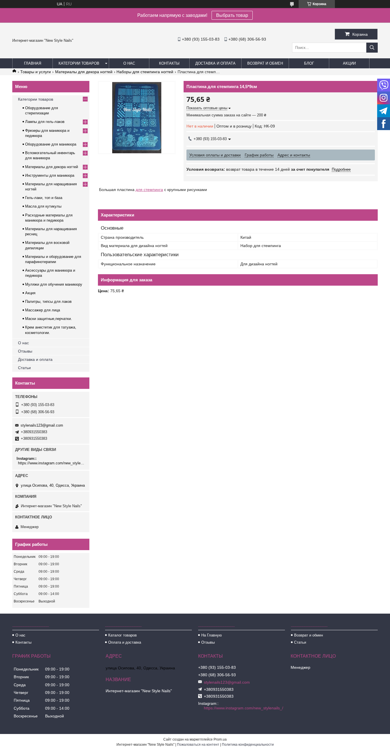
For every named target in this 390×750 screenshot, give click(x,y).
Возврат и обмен (265, 63)
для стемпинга (149, 189)
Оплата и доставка (124, 642)
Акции (349, 63)
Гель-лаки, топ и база (43, 198)
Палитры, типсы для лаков (48, 301)
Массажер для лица (42, 310)
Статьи (24, 367)
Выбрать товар (232, 15)
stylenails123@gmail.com (42, 425)
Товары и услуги (35, 71)
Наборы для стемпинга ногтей (144, 71)
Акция (30, 293)
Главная (32, 63)
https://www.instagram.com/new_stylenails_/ (51, 463)
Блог (309, 63)
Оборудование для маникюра (50, 144)
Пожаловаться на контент (198, 745)
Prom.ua (220, 739)
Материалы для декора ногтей (83, 71)
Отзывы (25, 351)
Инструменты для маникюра (49, 175)
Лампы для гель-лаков (45, 122)
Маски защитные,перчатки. (48, 319)
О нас (129, 63)
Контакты (169, 63)
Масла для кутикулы (43, 206)
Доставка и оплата (215, 63)
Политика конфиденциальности (248, 745)
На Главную (211, 635)
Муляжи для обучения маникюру (53, 284)
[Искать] (372, 48)
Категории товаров (79, 63)
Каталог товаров (122, 635)
